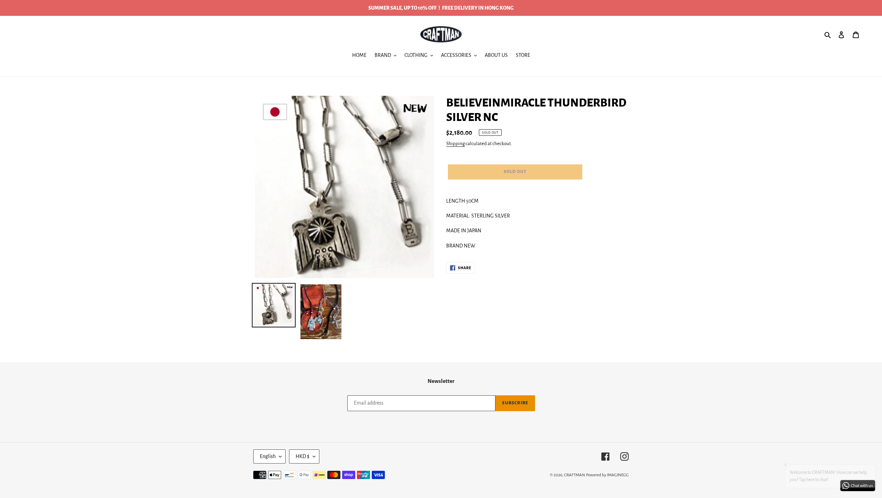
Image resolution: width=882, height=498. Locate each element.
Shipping (455, 143)
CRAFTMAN (574, 475)
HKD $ (302, 456)
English (268, 456)
